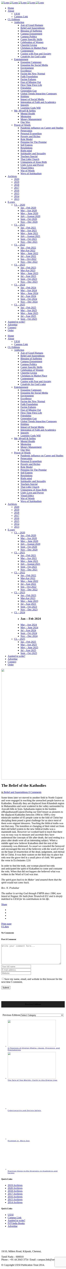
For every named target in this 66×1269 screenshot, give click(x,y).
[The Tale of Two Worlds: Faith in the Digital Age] (32, 1078)
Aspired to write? (16, 1220)
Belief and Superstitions (16, 792)
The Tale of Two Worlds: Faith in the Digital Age (32, 1080)
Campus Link (14, 1217)
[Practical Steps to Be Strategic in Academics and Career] (32, 1169)
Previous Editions (11, 1015)
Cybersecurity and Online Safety (24, 1110)
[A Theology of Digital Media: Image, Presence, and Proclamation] (32, 1046)
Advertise (12, 1226)
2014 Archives (15, 1202)
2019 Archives (15, 1185)
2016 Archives (15, 1196)
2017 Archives (15, 1193)
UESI (10, 1214)
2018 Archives (15, 1191)
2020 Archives (15, 1188)
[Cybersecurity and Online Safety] (32, 1108)
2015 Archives (15, 1199)
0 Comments (35, 792)
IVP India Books (16, 1223)
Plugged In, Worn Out (19, 1141)
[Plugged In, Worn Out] (32, 1139)
